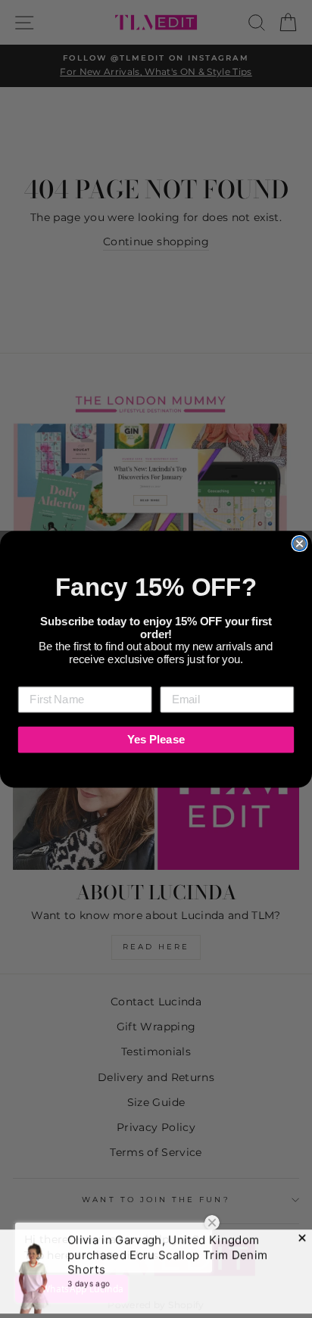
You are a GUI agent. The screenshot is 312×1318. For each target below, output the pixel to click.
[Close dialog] (299, 543)
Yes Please (156, 739)
